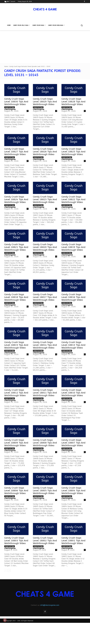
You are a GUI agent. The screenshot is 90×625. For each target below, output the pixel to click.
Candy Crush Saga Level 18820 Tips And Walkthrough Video (45, 247)
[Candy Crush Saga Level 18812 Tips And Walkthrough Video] (16, 381)
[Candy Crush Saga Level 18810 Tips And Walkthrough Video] (73, 381)
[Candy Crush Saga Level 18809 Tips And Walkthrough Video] (16, 431)
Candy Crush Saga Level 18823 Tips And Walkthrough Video (45, 199)
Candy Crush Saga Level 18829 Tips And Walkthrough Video (45, 102)
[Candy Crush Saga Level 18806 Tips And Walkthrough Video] (16, 479)
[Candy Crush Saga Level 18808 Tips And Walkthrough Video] (45, 431)
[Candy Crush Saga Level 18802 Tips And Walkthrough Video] (45, 529)
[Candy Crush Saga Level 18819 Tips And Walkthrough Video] (73, 236)
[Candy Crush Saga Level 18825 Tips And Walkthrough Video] (73, 140)
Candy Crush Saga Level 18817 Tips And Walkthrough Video (45, 297)
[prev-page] (5, 570)
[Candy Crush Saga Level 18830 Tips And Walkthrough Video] (16, 90)
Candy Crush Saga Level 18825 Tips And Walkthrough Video (73, 152)
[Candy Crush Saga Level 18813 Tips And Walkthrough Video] (73, 333)
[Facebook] (84, 1)
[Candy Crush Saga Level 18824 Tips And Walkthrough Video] (16, 188)
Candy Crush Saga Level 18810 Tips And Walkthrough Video (73, 393)
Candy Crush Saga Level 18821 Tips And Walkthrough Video (16, 247)
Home (6, 66)
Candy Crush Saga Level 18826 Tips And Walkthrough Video (45, 152)
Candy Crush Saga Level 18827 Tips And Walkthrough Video (16, 152)
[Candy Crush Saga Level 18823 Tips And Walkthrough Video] (45, 188)
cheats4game (10, 109)
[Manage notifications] (5, 620)
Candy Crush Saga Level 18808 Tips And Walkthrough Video (45, 443)
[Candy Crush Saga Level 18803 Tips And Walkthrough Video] (16, 529)
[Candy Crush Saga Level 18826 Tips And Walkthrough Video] (45, 140)
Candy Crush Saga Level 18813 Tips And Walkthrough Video (73, 345)
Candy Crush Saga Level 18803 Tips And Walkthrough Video (16, 540)
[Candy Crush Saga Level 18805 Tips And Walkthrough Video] (45, 479)
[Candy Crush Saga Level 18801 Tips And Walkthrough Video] (73, 529)
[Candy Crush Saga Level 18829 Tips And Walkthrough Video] (45, 90)
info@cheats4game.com (49, 605)
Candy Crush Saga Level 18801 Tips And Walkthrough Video (73, 540)
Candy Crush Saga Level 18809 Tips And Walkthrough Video (16, 443)
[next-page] (9, 570)
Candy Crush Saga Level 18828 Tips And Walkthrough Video (73, 102)
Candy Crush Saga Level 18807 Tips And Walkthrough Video (73, 443)
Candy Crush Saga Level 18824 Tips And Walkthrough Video (16, 199)
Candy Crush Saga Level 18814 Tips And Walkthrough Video (45, 345)
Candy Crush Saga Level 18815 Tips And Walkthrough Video (16, 345)
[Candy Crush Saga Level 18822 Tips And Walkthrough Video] (73, 188)
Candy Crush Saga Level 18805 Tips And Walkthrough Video (45, 490)
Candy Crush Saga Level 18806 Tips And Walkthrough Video (16, 490)
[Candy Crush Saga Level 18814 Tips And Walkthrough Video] (45, 333)
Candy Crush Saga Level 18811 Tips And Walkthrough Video (45, 393)
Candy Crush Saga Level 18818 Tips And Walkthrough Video (16, 297)
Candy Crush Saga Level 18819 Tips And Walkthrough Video (73, 247)
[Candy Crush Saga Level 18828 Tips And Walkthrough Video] (73, 90)
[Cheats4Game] (45, 9)
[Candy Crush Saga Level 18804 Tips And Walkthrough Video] (73, 479)
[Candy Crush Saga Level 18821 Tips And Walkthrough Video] (16, 236)
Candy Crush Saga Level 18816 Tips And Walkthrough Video (73, 297)
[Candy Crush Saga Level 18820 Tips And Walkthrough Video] (45, 236)
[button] (81, 25)
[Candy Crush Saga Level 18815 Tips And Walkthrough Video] (16, 333)
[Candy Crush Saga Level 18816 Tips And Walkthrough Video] (73, 286)
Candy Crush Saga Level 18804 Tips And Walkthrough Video (73, 490)
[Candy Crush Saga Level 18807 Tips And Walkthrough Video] (73, 431)
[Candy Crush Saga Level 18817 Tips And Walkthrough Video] (45, 286)
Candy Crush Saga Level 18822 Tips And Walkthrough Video (73, 199)
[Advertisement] (45, 46)
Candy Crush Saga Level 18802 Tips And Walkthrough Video (45, 540)
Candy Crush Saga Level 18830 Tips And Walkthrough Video (16, 102)
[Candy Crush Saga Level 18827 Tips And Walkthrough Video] (16, 140)
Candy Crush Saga (9, 107)
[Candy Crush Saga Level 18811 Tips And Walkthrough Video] (45, 381)
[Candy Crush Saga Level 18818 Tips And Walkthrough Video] (16, 286)
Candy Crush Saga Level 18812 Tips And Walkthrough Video (16, 393)
